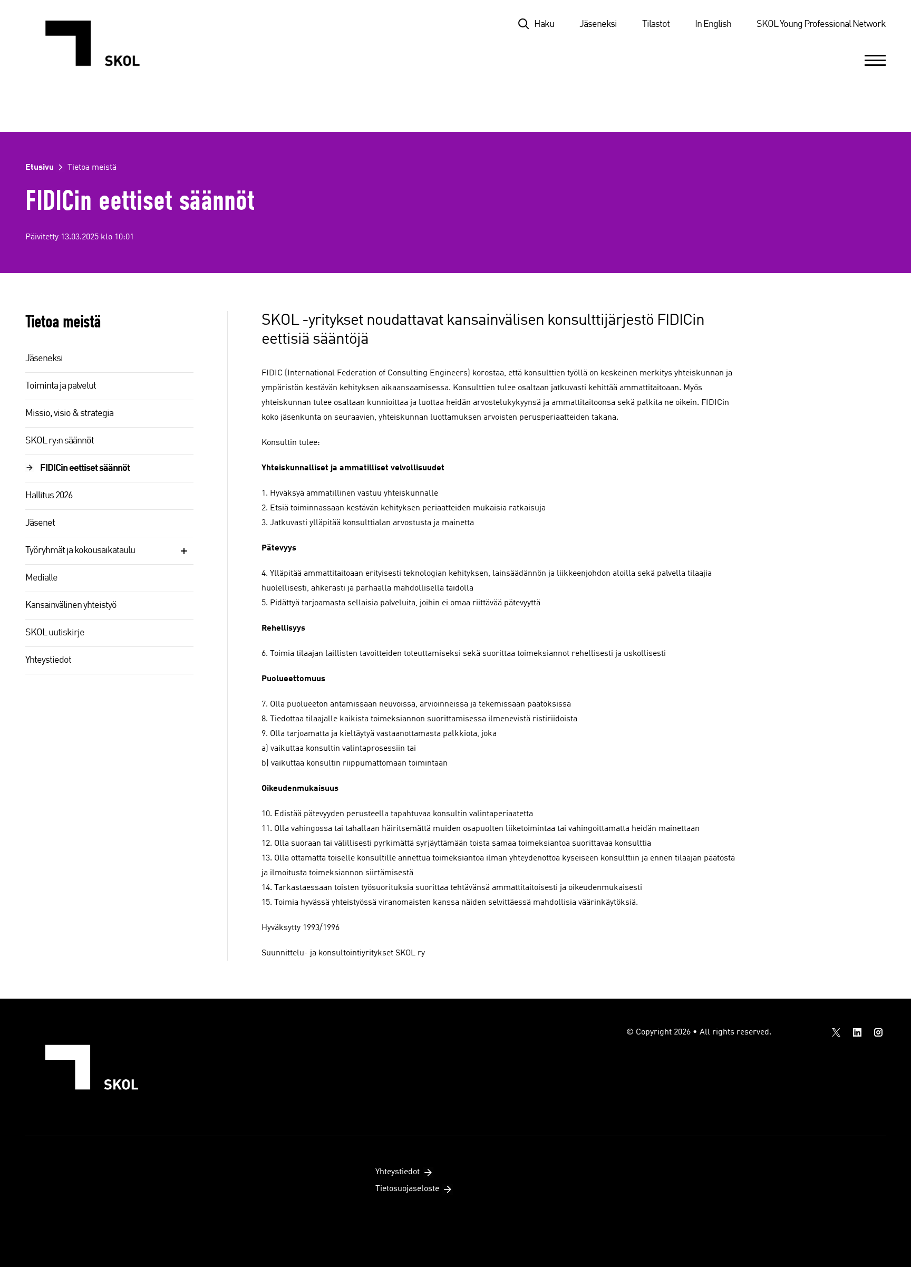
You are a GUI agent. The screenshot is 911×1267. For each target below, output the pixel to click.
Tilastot (656, 24)
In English (713, 24)
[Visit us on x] (836, 1032)
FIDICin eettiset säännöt (85, 468)
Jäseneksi (598, 24)
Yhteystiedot (48, 660)
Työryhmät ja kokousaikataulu (80, 550)
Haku (544, 24)
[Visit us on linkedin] (857, 1032)
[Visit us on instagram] (878, 1032)
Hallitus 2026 (48, 495)
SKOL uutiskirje (54, 632)
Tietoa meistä (92, 167)
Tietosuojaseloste (407, 1189)
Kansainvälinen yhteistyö (71, 605)
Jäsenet (40, 523)
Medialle (41, 578)
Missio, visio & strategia (69, 413)
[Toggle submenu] (184, 550)
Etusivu (39, 167)
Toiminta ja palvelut (60, 386)
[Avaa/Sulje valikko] (875, 60)
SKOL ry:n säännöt (59, 441)
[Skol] (97, 43)
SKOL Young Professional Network (821, 24)
